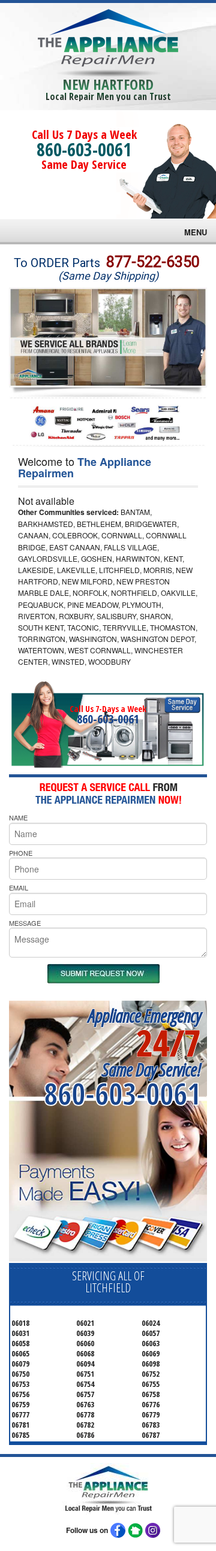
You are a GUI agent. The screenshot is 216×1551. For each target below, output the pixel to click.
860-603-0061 (84, 149)
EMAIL (18, 887)
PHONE (20, 853)
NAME (18, 817)
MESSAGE (25, 923)
